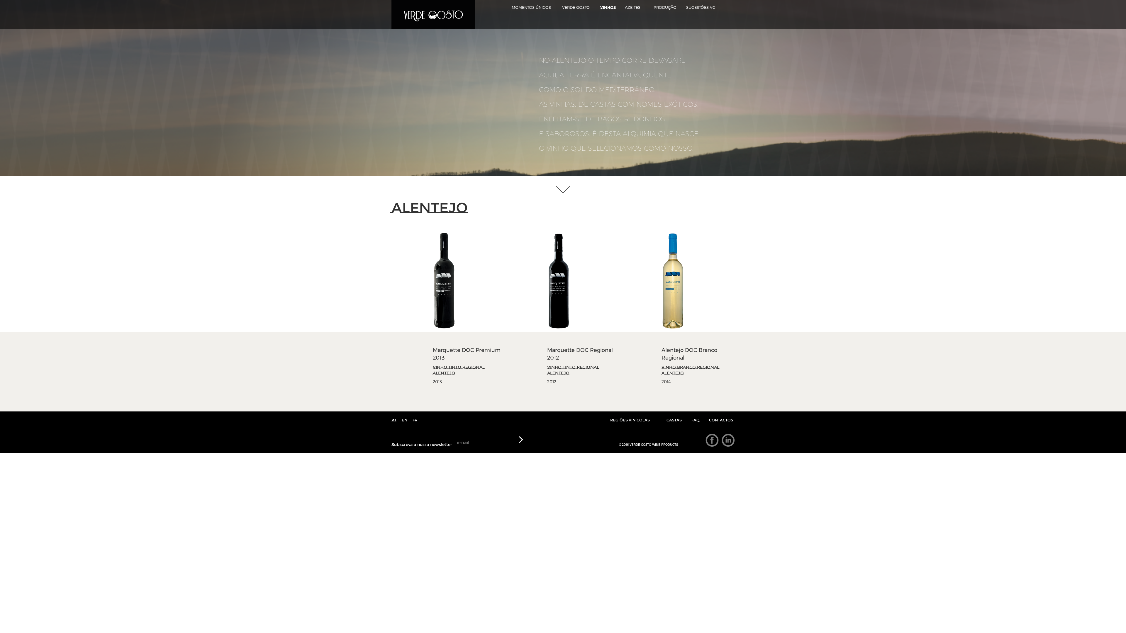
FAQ (695, 420)
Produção (665, 7)
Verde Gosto (576, 7)
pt (393, 420)
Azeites (632, 7)
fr (415, 420)
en (404, 420)
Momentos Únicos (531, 7)
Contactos (721, 420)
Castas (674, 420)
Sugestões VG (700, 7)
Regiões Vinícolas (630, 420)
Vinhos (608, 7)
